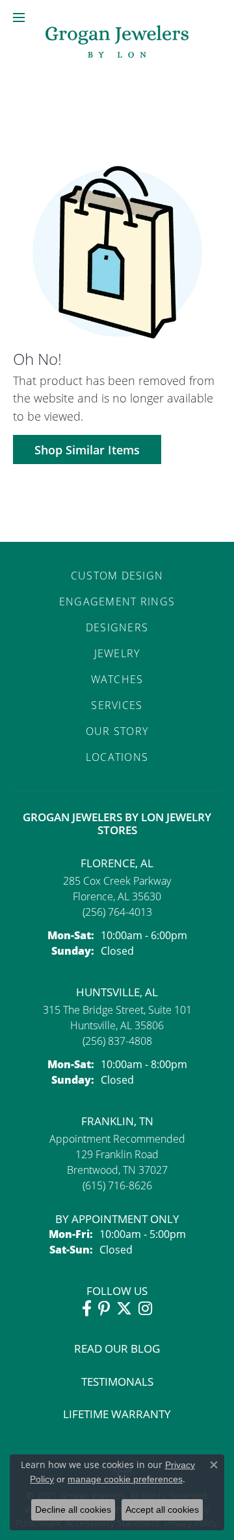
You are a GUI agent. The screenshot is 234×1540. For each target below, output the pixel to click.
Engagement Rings (117, 601)
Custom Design (117, 575)
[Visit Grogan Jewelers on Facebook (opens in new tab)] (87, 1308)
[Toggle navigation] (19, 17)
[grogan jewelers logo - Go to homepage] (117, 43)
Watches (117, 679)
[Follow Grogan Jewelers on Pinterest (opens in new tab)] (104, 1308)
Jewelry (117, 653)
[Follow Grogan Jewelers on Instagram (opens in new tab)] (145, 1308)
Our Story (117, 731)
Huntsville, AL (117, 992)
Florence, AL (117, 863)
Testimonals (117, 1381)
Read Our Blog (117, 1348)
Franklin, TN (117, 1121)
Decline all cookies (73, 1509)
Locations (117, 757)
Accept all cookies (162, 1509)
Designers (117, 627)
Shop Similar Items (87, 450)
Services (116, 705)
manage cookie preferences (125, 1479)
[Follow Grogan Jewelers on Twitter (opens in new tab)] (124, 1308)
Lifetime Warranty (117, 1413)
